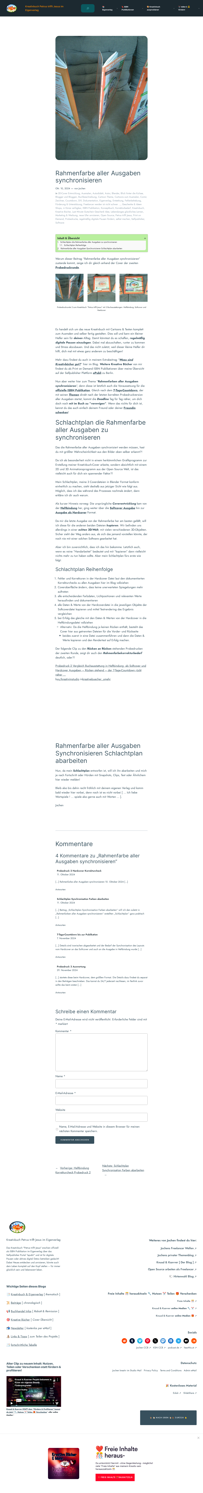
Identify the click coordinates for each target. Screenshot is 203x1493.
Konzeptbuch (107, 208)
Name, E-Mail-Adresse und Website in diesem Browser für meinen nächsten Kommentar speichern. (99, 1128)
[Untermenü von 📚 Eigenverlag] (117, 8)
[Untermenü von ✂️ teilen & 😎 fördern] (198, 8)
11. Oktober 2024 (66, 874)
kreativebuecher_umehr (96, 679)
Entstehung (118, 200)
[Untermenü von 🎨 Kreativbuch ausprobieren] (173, 8)
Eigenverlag (105, 200)
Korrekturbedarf (123, 208)
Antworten (60, 889)
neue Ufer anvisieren (89, 215)
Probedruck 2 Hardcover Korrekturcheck (79, 870)
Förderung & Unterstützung (68, 204)
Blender (115, 193)
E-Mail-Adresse (65, 1093)
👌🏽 (8, 1336)
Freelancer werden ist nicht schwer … (102, 204)
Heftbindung (68, 508)
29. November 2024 (67, 970)
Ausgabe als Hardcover (70, 512)
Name (60, 1076)
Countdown (71, 200)
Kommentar (63, 1031)
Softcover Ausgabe (122, 508)
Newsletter (17, 1328)
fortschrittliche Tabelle (24, 1345)
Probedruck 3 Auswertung (71, 966)
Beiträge (16, 1303)
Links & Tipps (19, 1336)
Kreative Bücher (63, 211)
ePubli (97, 373)
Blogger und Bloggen (66, 197)
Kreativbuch (138, 208)
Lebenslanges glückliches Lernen (127, 211)
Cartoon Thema (105, 197)
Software (59, 222)
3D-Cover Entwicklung (69, 193)
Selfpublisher (137, 219)
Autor (107, 193)
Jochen (82, 188)
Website (60, 1110)
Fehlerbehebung (133, 200)
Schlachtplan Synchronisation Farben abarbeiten (83, 899)
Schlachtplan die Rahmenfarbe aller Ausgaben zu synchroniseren (88, 242)
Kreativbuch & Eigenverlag (27, 1294)
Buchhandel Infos (21, 1311)
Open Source (107, 215)
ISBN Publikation (91, 208)
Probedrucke (71, 219)
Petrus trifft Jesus (123, 215)
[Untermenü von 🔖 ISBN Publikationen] (142, 8)
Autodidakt (98, 193)
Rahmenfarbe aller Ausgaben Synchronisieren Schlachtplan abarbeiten (91, 248)
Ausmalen (86, 193)
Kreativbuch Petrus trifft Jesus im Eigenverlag (33, 1240)
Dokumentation (90, 200)
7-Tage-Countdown (125, 390)
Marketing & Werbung (66, 215)
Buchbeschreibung (87, 197)
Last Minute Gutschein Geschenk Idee (90, 211)
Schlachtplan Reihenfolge (75, 245)
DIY (80, 200)
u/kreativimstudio (68, 679)
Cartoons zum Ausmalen (127, 197)
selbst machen (123, 219)
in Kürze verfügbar (72, 208)
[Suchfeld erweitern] (87, 8)
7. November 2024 (66, 938)
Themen (74, 395)
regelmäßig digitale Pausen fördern (96, 219)
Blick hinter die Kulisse (132, 193)
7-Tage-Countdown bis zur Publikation (77, 934)
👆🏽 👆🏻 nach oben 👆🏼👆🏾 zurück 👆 (168, 1417)
